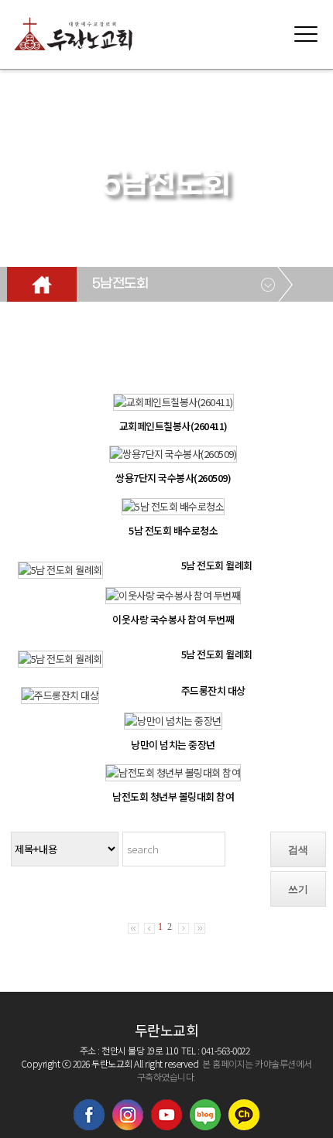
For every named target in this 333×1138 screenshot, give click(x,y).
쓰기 (298, 889)
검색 (298, 850)
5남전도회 (120, 284)
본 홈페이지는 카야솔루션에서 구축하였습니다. (224, 1070)
